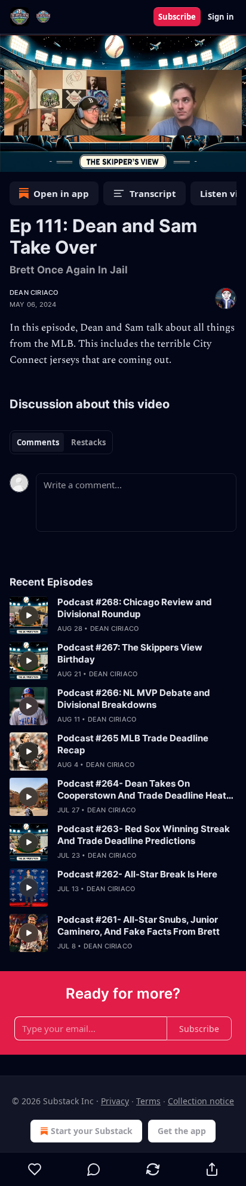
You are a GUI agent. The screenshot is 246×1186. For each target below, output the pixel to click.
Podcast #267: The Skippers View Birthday (129, 653)
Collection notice (201, 1101)
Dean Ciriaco (34, 292)
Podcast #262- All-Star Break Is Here (137, 874)
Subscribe (177, 16)
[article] (123, 615)
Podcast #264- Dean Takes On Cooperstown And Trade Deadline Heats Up (144, 790)
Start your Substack (92, 1130)
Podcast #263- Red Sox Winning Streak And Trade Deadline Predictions (143, 834)
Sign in (221, 16)
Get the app (182, 1130)
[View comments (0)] (94, 1169)
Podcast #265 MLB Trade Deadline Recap (132, 744)
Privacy (115, 1101)
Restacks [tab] (88, 442)
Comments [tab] (38, 442)
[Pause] (13, 159)
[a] (28, 615)
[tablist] (61, 442)
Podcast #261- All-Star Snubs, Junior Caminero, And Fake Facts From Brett (138, 925)
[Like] (35, 1169)
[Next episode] (39, 159)
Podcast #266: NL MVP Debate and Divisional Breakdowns (133, 698)
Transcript (153, 193)
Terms (148, 1101)
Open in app (61, 193)
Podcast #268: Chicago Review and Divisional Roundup (134, 608)
